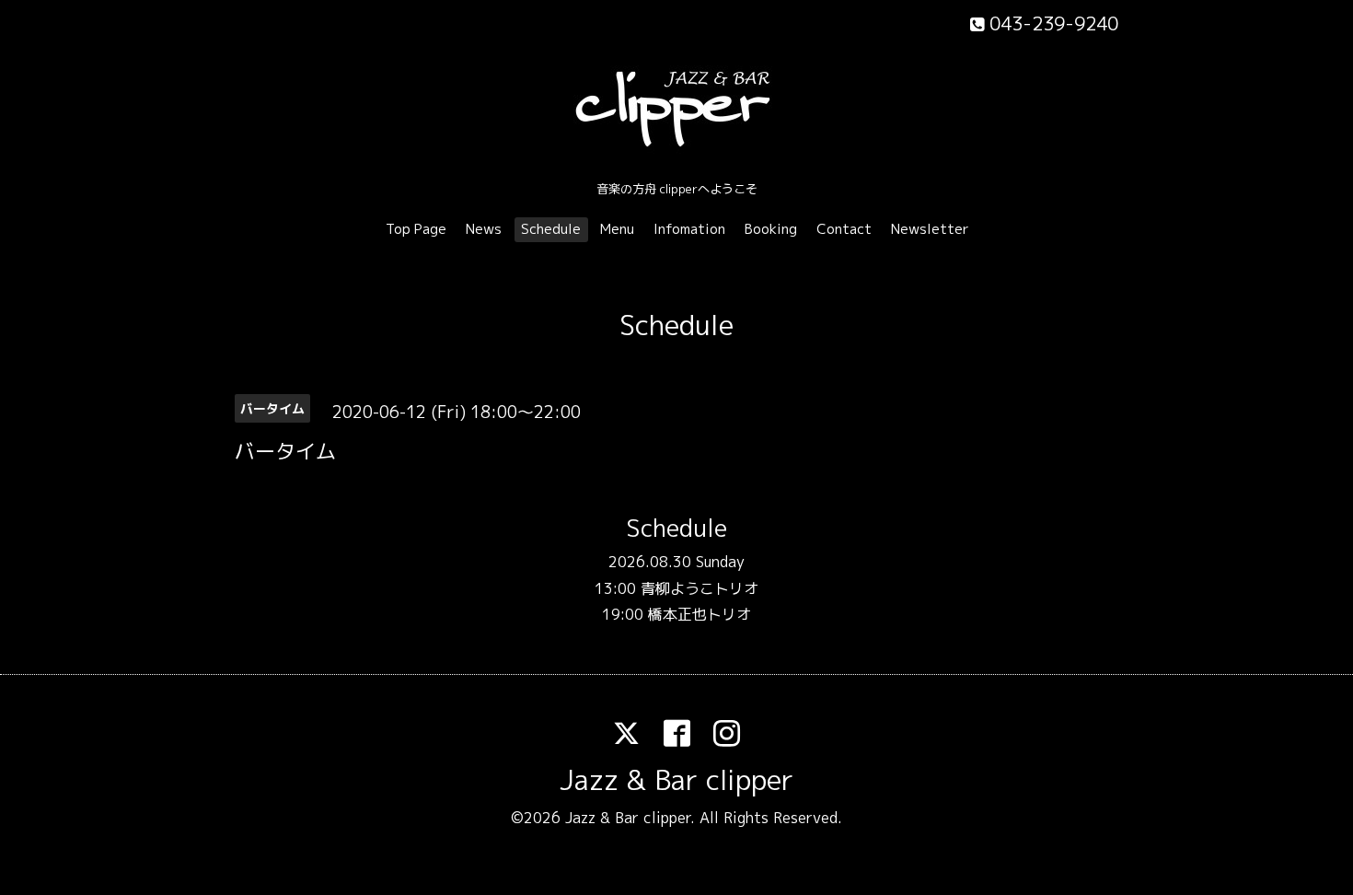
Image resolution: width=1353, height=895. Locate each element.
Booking (771, 228)
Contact (844, 228)
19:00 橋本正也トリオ (676, 614)
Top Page (416, 228)
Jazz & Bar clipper (676, 780)
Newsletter (930, 228)
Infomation (689, 228)
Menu (617, 228)
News (484, 228)
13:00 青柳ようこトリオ (676, 588)
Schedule (551, 228)
